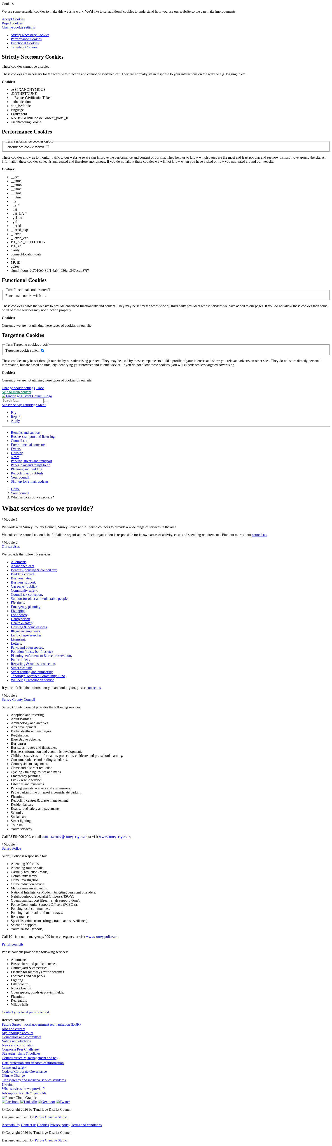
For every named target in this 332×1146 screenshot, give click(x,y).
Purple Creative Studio (51, 1117)
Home (15, 489)
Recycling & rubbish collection (33, 664)
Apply (15, 421)
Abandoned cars (22, 566)
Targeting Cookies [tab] (24, 47)
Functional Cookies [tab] (25, 43)
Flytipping (18, 611)
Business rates (21, 578)
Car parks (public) (24, 586)
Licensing (18, 639)
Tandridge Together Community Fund (38, 676)
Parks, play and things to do (30, 465)
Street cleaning (21, 668)
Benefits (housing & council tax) (34, 570)
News (15, 457)
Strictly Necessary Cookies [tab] (30, 35)
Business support (23, 582)
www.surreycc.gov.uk (114, 837)
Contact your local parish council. (26, 1012)
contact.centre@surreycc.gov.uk (64, 837)
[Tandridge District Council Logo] (27, 396)
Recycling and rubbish (27, 473)
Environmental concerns (28, 445)
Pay (13, 413)
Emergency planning (25, 607)
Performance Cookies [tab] (26, 39)
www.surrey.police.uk (101, 937)
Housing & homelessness (29, 627)
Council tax (19, 441)
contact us (94, 688)
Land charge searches (26, 635)
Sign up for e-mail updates (29, 481)
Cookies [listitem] (43, 1125)
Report (16, 417)
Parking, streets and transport (31, 461)
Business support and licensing (33, 436)
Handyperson (20, 619)
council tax (259, 535)
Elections (17, 603)
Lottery (16, 643)
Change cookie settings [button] (18, 27)
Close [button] (40, 388)
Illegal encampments (25, 631)
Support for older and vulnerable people (39, 598)
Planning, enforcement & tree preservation (41, 656)
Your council (20, 477)
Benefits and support (25, 432)
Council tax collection (26, 594)
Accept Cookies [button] (13, 19)
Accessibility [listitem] (11, 1125)
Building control (22, 574)
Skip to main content (16, 392)
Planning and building (26, 469)
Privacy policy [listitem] (60, 1125)
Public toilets (20, 660)
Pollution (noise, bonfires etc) (32, 651)
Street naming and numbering (32, 672)
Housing (17, 453)
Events (16, 449)
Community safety (24, 590)
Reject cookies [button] (12, 23)
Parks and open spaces (27, 647)
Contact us (28, 1125)
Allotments (18, 562)
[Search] (46, 401)
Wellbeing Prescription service (32, 680)
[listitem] (9, 405)
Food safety (19, 615)
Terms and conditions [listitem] (86, 1125)
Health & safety (22, 623)
